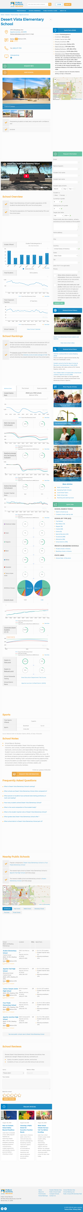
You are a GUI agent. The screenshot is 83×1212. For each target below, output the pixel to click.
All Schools (7, 908)
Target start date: (58, 212)
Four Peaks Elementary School (9, 1004)
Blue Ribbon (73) (60, 524)
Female (62, 195)
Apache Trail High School (17, 873)
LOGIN (59, 5)
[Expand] (4, 893)
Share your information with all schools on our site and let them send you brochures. (69, 278)
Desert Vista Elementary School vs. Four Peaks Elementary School (29, 864)
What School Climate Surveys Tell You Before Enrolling (43, 1129)
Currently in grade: (59, 199)
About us (41, 1192)
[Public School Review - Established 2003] (16, 4)
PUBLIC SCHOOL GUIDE (50, 10)
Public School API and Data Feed (72, 1194)
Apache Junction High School (10, 1018)
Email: (55, 159)
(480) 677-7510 (17, 48)
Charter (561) (59, 529)
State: (55, 253)
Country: (56, 246)
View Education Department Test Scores (33, 677)
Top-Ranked (59, 521)
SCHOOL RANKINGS (34, 10)
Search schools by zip (62, 512)
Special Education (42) (62, 534)
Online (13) (59, 532)
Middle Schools (27, 908)
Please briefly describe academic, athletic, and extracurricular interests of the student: (66, 220)
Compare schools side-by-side (64, 514)
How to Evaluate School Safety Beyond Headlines (8, 1128)
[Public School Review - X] (2, 1208)
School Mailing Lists (69, 1192)
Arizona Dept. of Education (63, 558)
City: (54, 239)
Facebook (5, 1208)
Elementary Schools (39, 908)
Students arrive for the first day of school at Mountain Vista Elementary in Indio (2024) (66, 364)
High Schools (17, 908)
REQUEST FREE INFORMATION (29, 774)
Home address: (57, 232)
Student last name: (59, 179)
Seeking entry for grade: (60, 205)
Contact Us (52, 1196)
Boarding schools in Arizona (63, 551)
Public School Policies (63, 487)
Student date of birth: (60, 186)
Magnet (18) (59, 526)
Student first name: (59, 172)
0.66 (42, 600)
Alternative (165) (60, 539)
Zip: (54, 259)
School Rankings (43, 1196)
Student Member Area (55, 1190)
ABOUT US (63, 10)
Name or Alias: (31, 1070)
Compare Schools (54, 1194)
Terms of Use (68, 1209)
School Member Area (69, 1190)
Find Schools (42, 1194)
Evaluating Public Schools (64, 490)
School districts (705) (62, 542)
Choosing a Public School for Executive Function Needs (26, 1129)
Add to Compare (9, 964)
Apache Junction (15, 32)
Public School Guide (55, 1192)
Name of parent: (58, 166)
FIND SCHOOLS (21, 10)
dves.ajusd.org (14, 55)
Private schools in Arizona (63, 549)
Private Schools (16, 912)
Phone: (55, 269)
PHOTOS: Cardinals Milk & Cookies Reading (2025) (66, 355)
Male (56, 195)
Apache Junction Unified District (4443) (33, 683)
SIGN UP (67, 5)
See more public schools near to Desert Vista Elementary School (26, 1034)
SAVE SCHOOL (28, 72)
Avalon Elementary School (9, 952)
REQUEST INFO (29, 66)
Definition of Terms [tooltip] (8, 388)
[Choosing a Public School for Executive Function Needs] (26, 1115)
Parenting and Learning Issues (65, 498)
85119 (25, 32)
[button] (26, 894)
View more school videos (68, 343)
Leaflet (40, 904)
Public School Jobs (62, 495)
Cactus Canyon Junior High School (10, 990)
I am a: (4, 1070)
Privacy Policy (77, 1209)
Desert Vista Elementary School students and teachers (66, 338)
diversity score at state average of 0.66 (35, 355)
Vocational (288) (60, 537)
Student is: (56, 193)
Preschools (6, 912)
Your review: (6, 1077)
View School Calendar (33, 329)
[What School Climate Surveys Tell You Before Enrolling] (44, 1115)
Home (40, 1190)
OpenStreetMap (46, 904)
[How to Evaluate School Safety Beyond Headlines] (9, 1115)
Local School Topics (62, 493)
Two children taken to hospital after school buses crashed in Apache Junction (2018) (67, 374)
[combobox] (36, 4)
